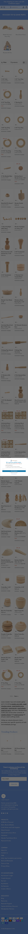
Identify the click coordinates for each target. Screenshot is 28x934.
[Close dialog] (27, 458)
